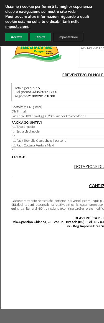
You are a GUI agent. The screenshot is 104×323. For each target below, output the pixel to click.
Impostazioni (68, 37)
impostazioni (16, 26)
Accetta (16, 37)
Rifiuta (40, 37)
